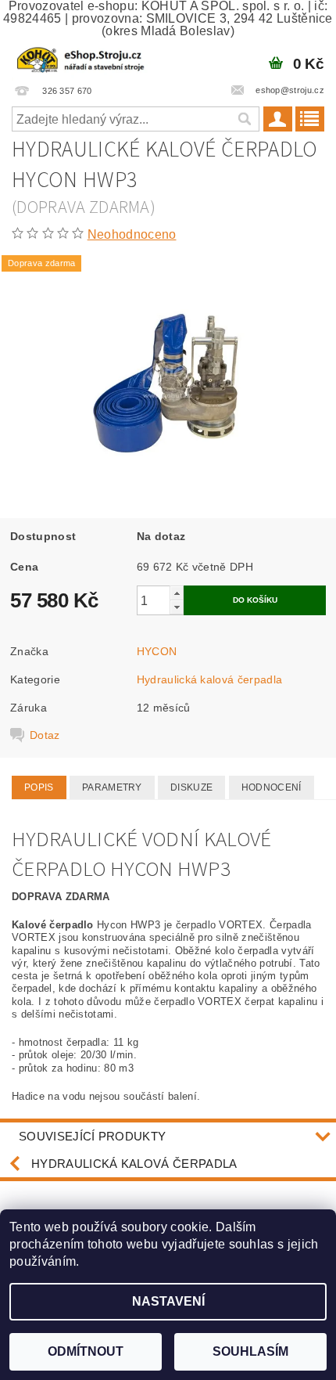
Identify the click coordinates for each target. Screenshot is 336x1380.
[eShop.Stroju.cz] (81, 58)
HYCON (157, 651)
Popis (39, 787)
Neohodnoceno (132, 234)
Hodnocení (271, 787)
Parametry (112, 787)
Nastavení (168, 1301)
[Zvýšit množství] (177, 593)
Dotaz (45, 735)
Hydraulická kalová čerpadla (210, 679)
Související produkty (92, 1136)
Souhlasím (250, 1351)
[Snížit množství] (177, 607)
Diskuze (191, 787)
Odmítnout (85, 1351)
